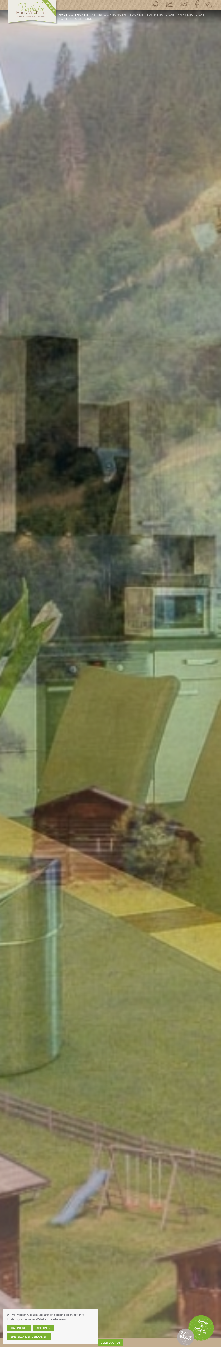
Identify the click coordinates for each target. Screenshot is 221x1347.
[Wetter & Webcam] (209, 4)
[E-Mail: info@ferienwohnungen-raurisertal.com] (170, 4)
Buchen (136, 14)
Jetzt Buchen (110, 1342)
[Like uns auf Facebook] (197, 4)
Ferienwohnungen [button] (109, 14)
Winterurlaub (191, 14)
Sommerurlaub (161, 14)
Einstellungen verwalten (29, 1336)
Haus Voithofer (73, 14)
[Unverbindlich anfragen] (184, 4)
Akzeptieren (19, 1328)
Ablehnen (43, 1328)
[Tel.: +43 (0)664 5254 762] (154, 4)
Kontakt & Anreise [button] (75, 18)
